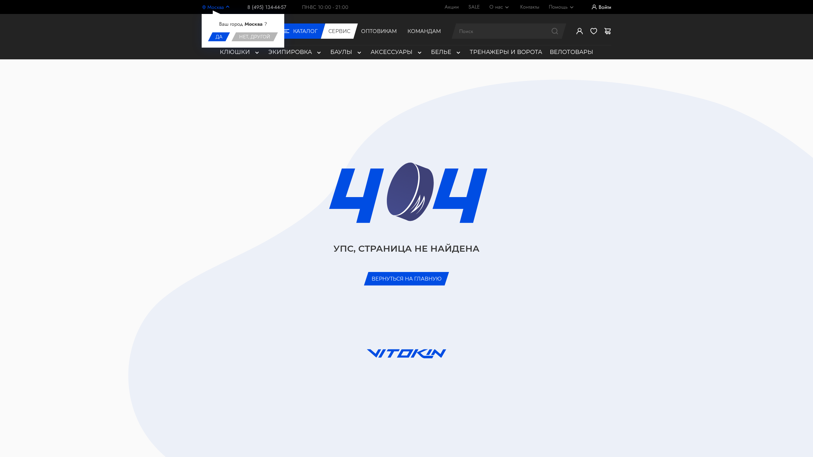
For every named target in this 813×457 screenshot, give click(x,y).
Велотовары (571, 52)
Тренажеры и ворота (506, 52)
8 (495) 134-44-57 (266, 7)
